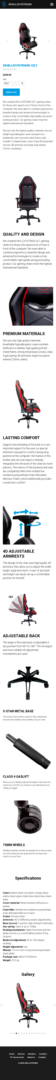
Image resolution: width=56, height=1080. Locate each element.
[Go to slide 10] (34, 1033)
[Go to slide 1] (11, 1033)
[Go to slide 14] (44, 1033)
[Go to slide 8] (29, 1033)
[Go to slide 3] (16, 1033)
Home (11, 1054)
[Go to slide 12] (39, 1033)
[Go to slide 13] (42, 1033)
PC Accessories (17, 1057)
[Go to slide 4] (19, 1033)
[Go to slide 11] (37, 1033)
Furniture (43, 1054)
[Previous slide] (7, 41)
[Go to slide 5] (21, 1033)
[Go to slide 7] (26, 1033)
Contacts (42, 1057)
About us (31, 1057)
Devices (21, 1054)
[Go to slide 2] (13, 1033)
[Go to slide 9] (31, 1033)
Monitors (32, 1054)
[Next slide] (48, 41)
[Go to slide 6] (24, 1033)
